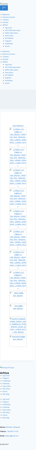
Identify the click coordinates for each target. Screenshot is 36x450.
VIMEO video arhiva (11, 33)
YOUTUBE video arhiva (12, 30)
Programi (8, 41)
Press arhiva (9, 36)
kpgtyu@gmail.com (11, 436)
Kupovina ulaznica (8, 17)
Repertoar (6, 14)
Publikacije (9, 44)
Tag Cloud (8, 28)
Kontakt (5, 22)
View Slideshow (18, 126)
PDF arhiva (6, 389)
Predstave (6, 383)
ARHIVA (5, 25)
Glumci (7, 46)
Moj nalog (5, 394)
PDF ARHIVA (9, 38)
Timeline (5, 20)
